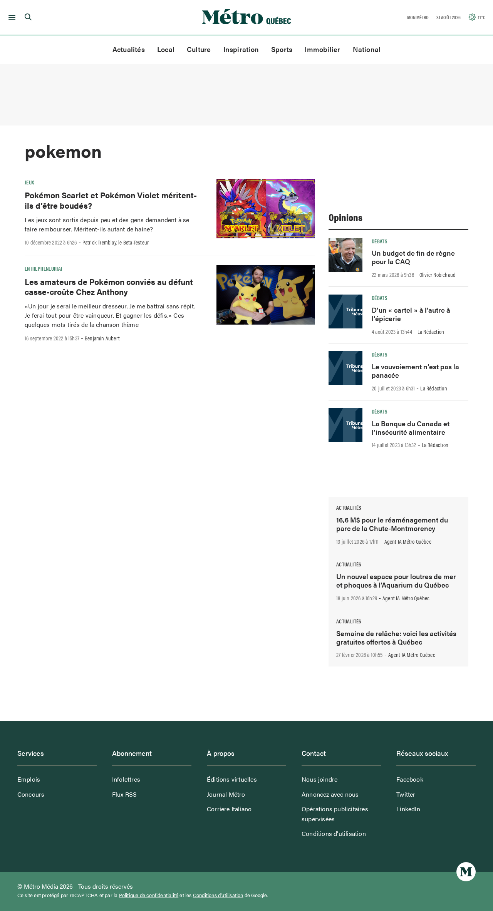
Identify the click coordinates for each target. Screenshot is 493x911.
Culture (199, 49)
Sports (281, 49)
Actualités (128, 49)
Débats (379, 241)
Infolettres (126, 779)
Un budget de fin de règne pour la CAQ (413, 257)
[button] (10, 17)
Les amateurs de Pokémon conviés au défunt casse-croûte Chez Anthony (109, 286)
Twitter (405, 794)
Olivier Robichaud (437, 274)
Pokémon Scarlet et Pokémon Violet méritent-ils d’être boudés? (111, 200)
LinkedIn (408, 808)
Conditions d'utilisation (218, 895)
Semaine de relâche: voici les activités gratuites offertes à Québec (396, 637)
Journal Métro (226, 794)
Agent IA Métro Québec (407, 541)
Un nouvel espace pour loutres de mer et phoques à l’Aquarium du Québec (396, 580)
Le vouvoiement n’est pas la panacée (415, 371)
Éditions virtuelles (232, 779)
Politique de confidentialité (149, 895)
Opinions (345, 217)
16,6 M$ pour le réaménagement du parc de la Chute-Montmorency (392, 524)
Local (165, 49)
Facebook (409, 779)
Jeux (29, 182)
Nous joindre (319, 779)
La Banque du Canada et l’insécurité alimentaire (410, 428)
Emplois (28, 779)
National (367, 49)
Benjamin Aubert (102, 338)
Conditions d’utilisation (334, 833)
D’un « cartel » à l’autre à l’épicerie (411, 314)
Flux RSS (124, 794)
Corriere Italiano (229, 808)
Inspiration (241, 49)
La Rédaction (431, 331)
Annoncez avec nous (330, 794)
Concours (31, 794)
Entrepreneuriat (44, 268)
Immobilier (322, 49)
